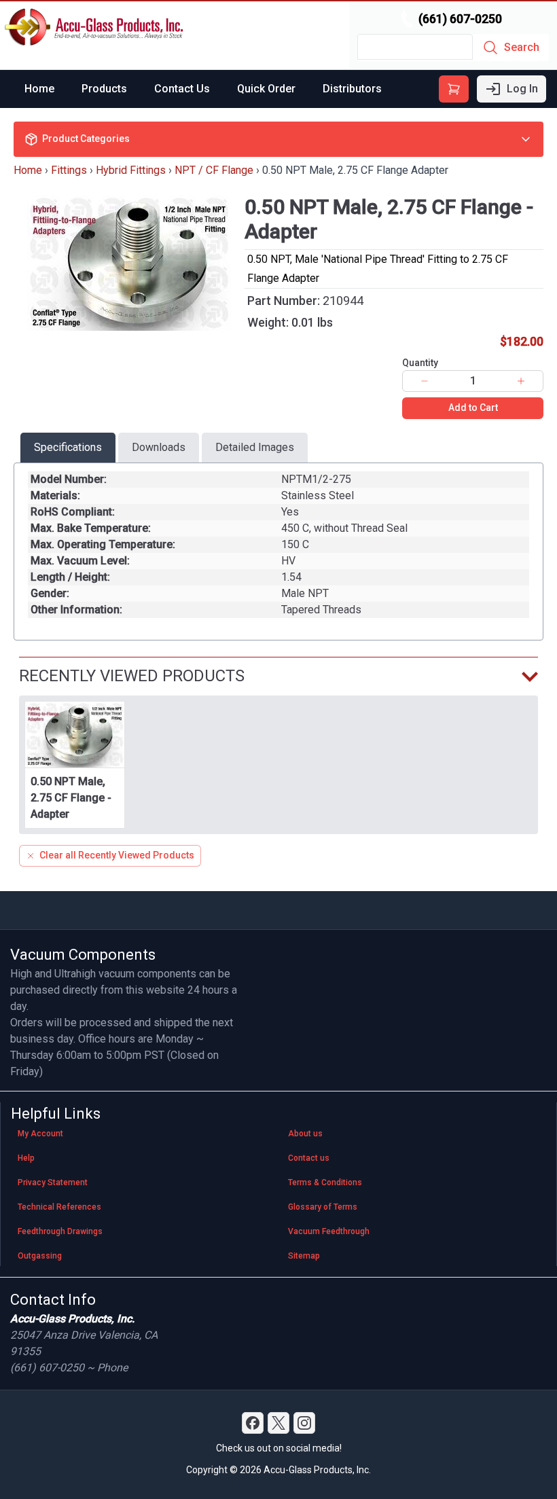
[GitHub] (304, 1423)
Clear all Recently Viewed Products (116, 855)
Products (104, 88)
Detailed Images (254, 447)
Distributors (352, 88)
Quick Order (266, 88)
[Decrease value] (424, 381)
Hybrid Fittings (131, 170)
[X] (278, 1423)
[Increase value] (521, 381)
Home (39, 88)
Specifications (68, 447)
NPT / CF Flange (214, 170)
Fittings (69, 170)
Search (521, 47)
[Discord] (253, 1423)
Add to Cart (473, 407)
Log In (522, 88)
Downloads (158, 447)
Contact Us (182, 88)
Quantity (420, 362)
